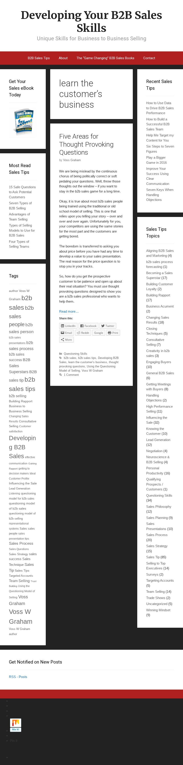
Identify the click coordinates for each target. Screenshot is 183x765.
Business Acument (160, 306)
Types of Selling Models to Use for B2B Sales (22, 230)
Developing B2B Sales (22, 447)
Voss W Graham (92, 370)
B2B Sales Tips (39, 58)
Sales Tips (22, 570)
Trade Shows (155, 598)
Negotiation (154, 451)
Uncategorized (156, 604)
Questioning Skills (75, 353)
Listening (14, 493)
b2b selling (17, 396)
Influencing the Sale (23, 483)
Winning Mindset (158, 610)
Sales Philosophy (158, 506)
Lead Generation (19, 488)
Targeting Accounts (160, 580)
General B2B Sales (160, 373)
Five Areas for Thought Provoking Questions (86, 144)
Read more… (69, 311)
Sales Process (21, 543)
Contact (149, 58)
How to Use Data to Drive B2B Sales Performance (160, 108)
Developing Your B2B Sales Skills (91, 21)
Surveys (152, 574)
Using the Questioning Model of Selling (22, 592)
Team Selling (19, 581)
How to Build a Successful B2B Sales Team (158, 124)
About (63, 58)
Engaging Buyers (158, 362)
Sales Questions (19, 549)
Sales (23, 528)
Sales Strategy (18, 554)
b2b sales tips (87, 358)
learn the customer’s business (87, 362)
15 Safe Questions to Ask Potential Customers (22, 192)
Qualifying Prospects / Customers (154, 484)
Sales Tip (153, 557)
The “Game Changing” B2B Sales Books (105, 58)
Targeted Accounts (21, 575)
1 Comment (71, 374)
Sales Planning (157, 518)
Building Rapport (20, 401)
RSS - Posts (18, 677)
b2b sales (70, 358)
